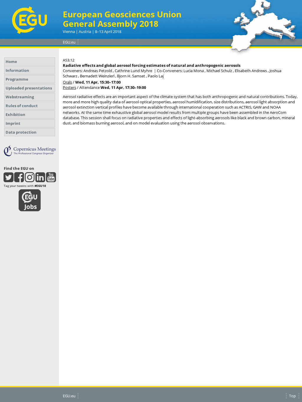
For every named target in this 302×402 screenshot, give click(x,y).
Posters (69, 87)
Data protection (21, 132)
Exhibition (15, 114)
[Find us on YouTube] (51, 179)
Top (292, 395)
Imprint (13, 123)
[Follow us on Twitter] (8, 179)
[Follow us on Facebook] (19, 179)
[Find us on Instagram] (30, 179)
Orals (67, 82)
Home (11, 61)
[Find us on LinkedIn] (40, 179)
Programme (17, 79)
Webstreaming (20, 96)
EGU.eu (69, 42)
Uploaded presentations (29, 88)
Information (17, 70)
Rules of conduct (22, 105)
